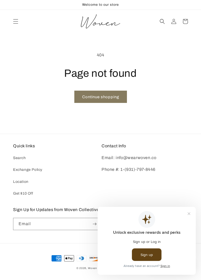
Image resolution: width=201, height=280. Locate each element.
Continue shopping (100, 97)
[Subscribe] (94, 224)
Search (19, 158)
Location (21, 182)
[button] (15, 21)
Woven (92, 268)
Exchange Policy (27, 170)
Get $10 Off (23, 193)
